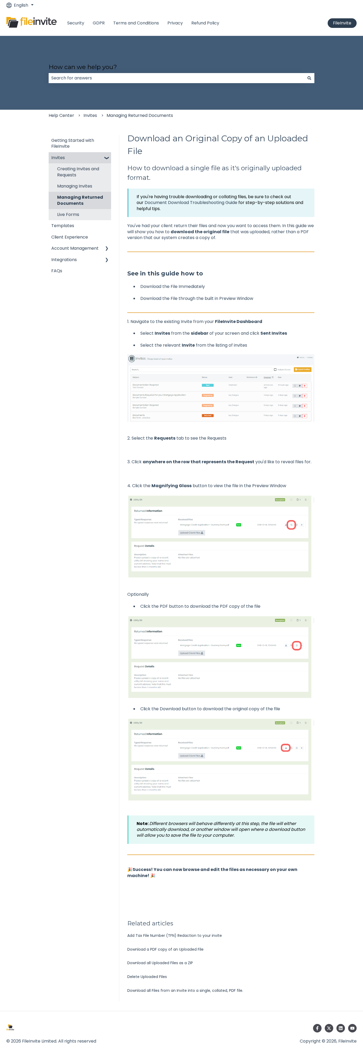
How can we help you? (83, 67)
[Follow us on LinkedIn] (340, 1028)
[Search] (309, 78)
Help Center (61, 115)
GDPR (99, 23)
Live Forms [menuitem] (68, 214)
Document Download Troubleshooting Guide (191, 202)
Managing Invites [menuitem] (74, 186)
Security (75, 23)
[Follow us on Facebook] (317, 1028)
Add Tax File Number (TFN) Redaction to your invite (174, 935)
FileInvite (342, 23)
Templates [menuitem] (62, 226)
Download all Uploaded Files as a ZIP (160, 963)
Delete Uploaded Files (147, 976)
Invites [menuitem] (58, 158)
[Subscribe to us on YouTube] (352, 1028)
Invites (90, 115)
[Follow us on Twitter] (329, 1028)
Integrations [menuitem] (64, 260)
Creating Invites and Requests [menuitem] (78, 172)
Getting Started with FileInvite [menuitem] (72, 143)
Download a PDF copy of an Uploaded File (165, 949)
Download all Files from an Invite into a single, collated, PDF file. (185, 990)
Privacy (175, 23)
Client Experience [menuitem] (69, 237)
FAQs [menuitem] (56, 271)
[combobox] (176, 78)
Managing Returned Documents (140, 115)
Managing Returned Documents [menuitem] (80, 200)
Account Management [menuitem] (75, 248)
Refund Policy (205, 23)
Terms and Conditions (136, 23)
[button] (107, 158)
